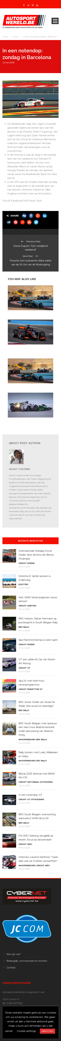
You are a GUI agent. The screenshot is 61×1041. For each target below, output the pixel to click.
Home (5, 36)
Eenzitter (33, 689)
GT (28, 668)
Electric (23, 584)
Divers (31, 563)
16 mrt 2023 (24, 566)
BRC (21, 627)
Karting (31, 606)
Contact (11, 967)
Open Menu (55, 21)
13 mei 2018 (8, 62)
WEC (29, 844)
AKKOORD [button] (47, 1031)
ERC (38, 761)
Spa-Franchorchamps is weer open (38, 639)
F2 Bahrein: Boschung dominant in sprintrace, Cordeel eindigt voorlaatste (29, 421)
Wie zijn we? (14, 954)
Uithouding (46, 782)
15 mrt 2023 (24, 588)
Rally (26, 627)
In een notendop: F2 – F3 (19, 386)
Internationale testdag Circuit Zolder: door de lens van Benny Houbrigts (36, 554)
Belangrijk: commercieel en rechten (27, 960)
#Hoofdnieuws (27, 739)
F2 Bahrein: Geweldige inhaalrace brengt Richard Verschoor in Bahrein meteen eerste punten (28, 349)
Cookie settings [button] (26, 1031)
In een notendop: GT (30, 794)
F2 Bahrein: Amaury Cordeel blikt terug (26, 313)
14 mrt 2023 (24, 714)
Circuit (15, 36)
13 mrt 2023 (24, 847)
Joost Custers (19, 469)
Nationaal (33, 782)
